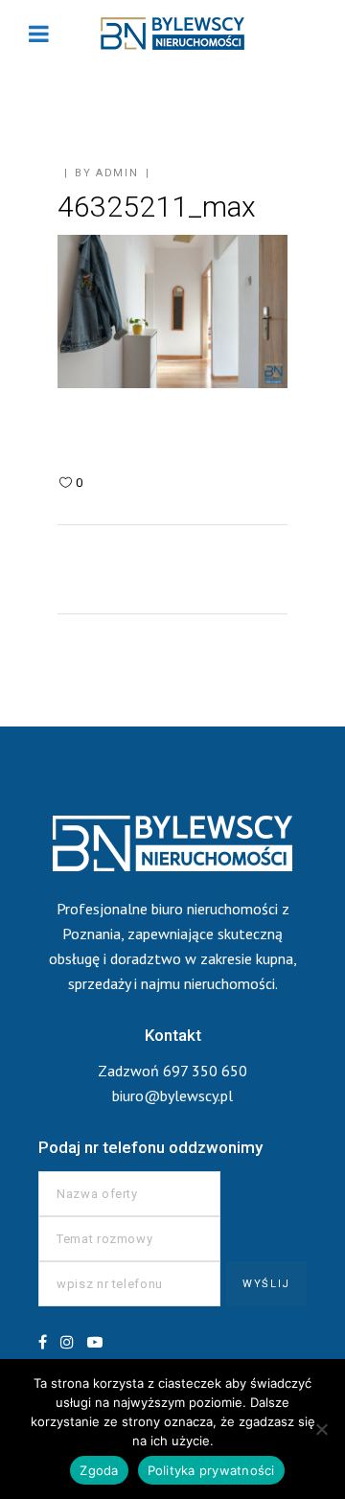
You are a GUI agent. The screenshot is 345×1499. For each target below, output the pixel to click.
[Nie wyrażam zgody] (321, 1429)
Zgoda (99, 1470)
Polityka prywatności (211, 1470)
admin (117, 173)
